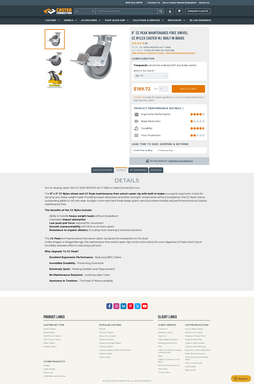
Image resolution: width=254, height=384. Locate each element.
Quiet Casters (105, 357)
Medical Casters (105, 353)
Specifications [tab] (102, 170)
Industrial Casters (106, 339)
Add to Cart (188, 88)
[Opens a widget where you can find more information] (241, 379)
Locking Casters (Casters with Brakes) (115, 350)
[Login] (170, 11)
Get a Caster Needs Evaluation (179, 2)
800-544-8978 (134, 2)
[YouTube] (145, 306)
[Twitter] (138, 306)
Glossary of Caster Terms (195, 336)
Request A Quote (165, 332)
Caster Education (196, 325)
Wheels (47, 365)
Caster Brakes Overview (195, 353)
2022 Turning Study (193, 363)
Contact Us (153, 2)
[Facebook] (109, 306)
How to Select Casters (194, 329)
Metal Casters (49, 343)
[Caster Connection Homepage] (58, 11)
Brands (102, 329)
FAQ (160, 346)
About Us (204, 2)
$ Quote (198, 11)
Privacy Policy (164, 372)
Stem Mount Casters (52, 339)
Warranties (162, 369)
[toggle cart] (179, 11)
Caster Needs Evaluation (168, 339)
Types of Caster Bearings (195, 346)
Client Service (167, 325)
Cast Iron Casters (106, 332)
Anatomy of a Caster (194, 332)
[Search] (161, 11)
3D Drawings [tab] (138, 170)
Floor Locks (48, 372)
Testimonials (190, 370)
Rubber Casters (50, 346)
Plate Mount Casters (52, 336)
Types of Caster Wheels (194, 343)
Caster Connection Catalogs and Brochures (170, 351)
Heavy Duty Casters (107, 336)
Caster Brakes (49, 369)
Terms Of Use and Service (168, 365)
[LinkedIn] (123, 306)
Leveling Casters (106, 346)
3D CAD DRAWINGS (200, 20)
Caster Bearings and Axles (54, 376)
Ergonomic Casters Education (197, 350)
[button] (55, 39)
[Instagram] (116, 306)
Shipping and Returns (167, 343)
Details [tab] (121, 170)
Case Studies (190, 366)
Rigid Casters (49, 332)
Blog (160, 356)
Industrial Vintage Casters (110, 343)
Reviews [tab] (156, 170)
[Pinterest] (130, 306)
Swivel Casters (50, 329)
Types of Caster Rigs (193, 339)
